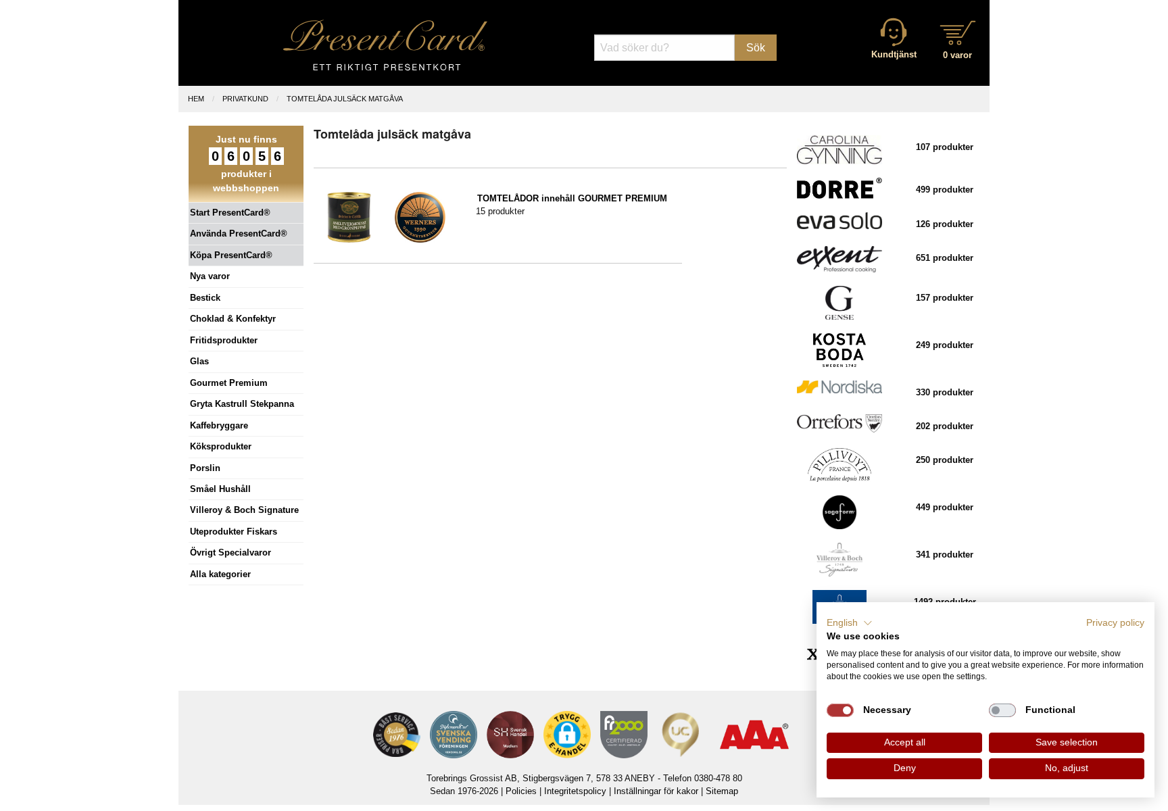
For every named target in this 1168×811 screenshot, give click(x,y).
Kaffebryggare (219, 425)
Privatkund (245, 99)
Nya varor (210, 276)
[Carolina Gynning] (839, 149)
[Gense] (839, 302)
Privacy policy (1115, 623)
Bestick (205, 298)
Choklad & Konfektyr (233, 319)
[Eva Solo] (839, 220)
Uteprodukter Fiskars (233, 531)
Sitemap (722, 791)
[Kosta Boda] (839, 350)
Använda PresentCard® (238, 233)
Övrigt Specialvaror (230, 552)
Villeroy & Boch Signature (244, 510)
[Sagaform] (839, 512)
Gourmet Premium (229, 383)
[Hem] (385, 45)
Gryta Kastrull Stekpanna (242, 404)
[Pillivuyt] (839, 465)
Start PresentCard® (230, 212)
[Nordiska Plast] (839, 386)
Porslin (205, 468)
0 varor (957, 55)
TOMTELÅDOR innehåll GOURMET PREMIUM (572, 198)
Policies (521, 791)
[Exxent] (839, 258)
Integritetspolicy (575, 791)
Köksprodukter (220, 446)
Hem (196, 99)
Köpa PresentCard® (231, 255)
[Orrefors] (839, 423)
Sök (755, 47)
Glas (199, 361)
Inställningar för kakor (656, 791)
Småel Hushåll (220, 489)
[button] (850, 623)
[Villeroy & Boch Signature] (839, 559)
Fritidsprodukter (224, 340)
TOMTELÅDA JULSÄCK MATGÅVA (345, 99)
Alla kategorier (220, 574)
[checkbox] (840, 710)
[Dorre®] (839, 187)
